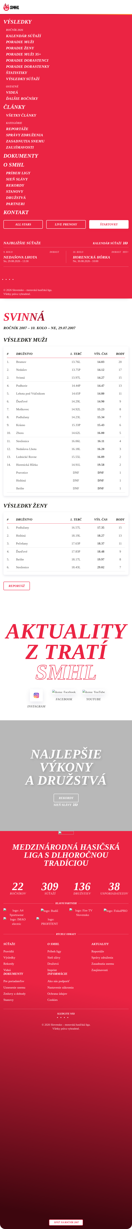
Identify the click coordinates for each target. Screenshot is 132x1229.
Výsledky (17, 22)
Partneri (15, 204)
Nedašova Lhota (26, 449)
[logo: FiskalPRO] (115, 912)
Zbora (20, 433)
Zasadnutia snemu (25, 141)
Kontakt (16, 212)
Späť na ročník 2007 (66, 1222)
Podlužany (22, 417)
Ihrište (20, 488)
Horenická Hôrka (27, 464)
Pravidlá (8, 951)
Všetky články (21, 115)
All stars (23, 224)
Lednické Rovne (26, 457)
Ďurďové (22, 401)
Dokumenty (20, 156)
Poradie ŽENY (20, 48)
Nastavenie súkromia (60, 987)
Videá (12, 92)
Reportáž (17, 586)
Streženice (22, 441)
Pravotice (22, 472)
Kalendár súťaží (23, 36)
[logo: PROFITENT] (49, 921)
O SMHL (13, 165)
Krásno (20, 425)
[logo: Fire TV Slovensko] (82, 912)
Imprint (52, 970)
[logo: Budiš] (49, 912)
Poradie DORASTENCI (27, 60)
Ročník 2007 (15, 328)
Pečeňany (22, 543)
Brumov (21, 362)
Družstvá (16, 197)
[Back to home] (11, 7)
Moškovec (22, 409)
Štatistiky (16, 73)
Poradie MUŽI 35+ (23, 54)
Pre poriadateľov (13, 981)
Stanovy (14, 191)
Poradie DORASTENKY (27, 66)
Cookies (52, 1000)
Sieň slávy (17, 179)
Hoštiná (21, 480)
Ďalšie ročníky (22, 98)
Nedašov (21, 369)
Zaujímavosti (20, 147)
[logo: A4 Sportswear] (16, 912)
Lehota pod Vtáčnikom (30, 393)
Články (14, 107)
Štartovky (109, 224)
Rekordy (15, 185)
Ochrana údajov (57, 993)
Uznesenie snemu (14, 987)
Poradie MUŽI (20, 42)
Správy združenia (24, 135)
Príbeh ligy (18, 173)
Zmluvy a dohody (14, 993)
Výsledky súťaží (23, 79)
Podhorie (21, 385)
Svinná (20, 377)
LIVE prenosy (66, 224)
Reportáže (17, 129)
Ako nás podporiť (58, 981)
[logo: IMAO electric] (16, 921)
